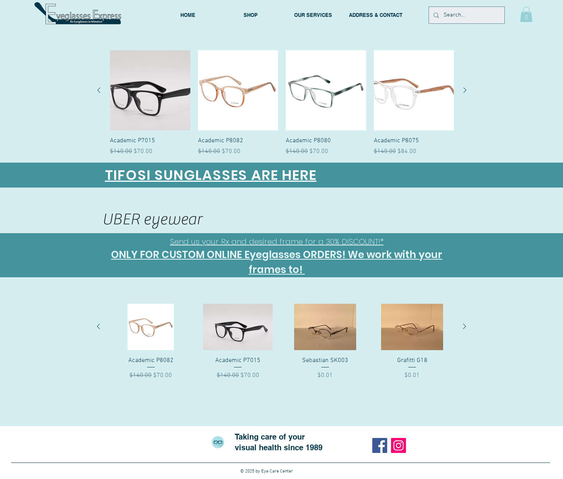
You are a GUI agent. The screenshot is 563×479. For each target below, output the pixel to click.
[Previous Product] (98, 90)
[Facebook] (379, 445)
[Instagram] (398, 445)
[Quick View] (150, 90)
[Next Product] (465, 90)
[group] (282, 103)
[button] (526, 14)
